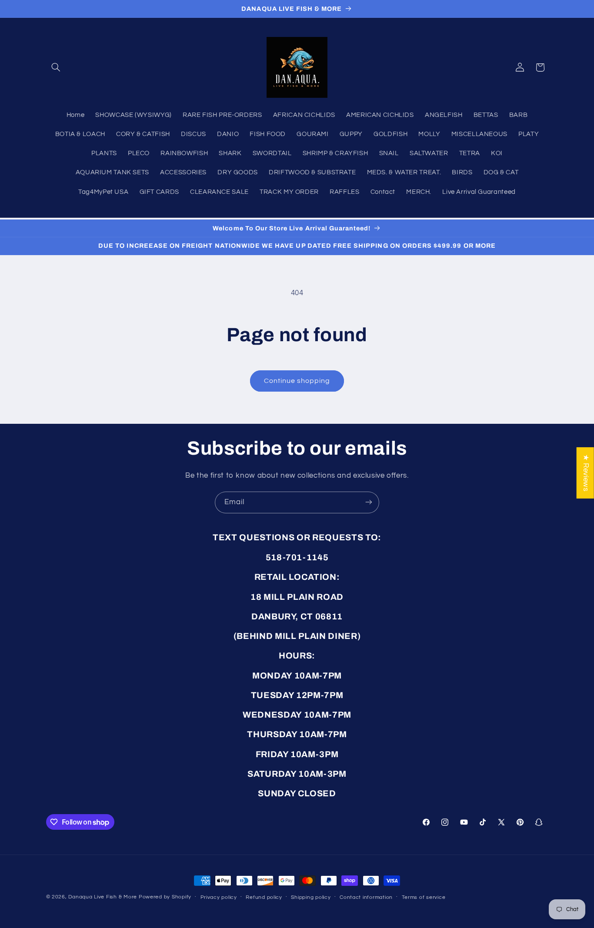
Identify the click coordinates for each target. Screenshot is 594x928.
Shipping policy (310, 897)
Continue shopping (297, 380)
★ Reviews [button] (586, 472)
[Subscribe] (369, 502)
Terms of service (424, 897)
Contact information (366, 897)
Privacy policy (218, 897)
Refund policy (264, 897)
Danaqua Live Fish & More (102, 897)
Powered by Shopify (165, 897)
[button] (56, 67)
